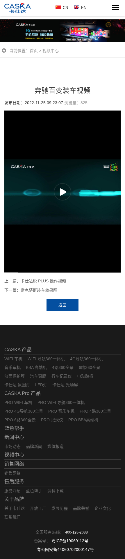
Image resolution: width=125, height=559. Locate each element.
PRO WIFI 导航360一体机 (61, 402)
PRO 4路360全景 (95, 411)
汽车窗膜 (38, 376)
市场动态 (12, 446)
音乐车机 (12, 367)
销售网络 (14, 464)
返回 (62, 305)
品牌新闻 (34, 446)
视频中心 (50, 50)
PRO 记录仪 (52, 420)
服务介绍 (12, 490)
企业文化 (102, 508)
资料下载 (55, 490)
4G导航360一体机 (86, 358)
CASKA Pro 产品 (22, 393)
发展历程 (59, 508)
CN (65, 7)
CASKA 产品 (18, 349)
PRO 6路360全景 (20, 420)
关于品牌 (14, 499)
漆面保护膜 (14, 376)
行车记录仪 (61, 376)
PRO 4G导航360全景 (23, 411)
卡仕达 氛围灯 (17, 385)
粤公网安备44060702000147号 (65, 549)
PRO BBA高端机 (83, 420)
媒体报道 (55, 446)
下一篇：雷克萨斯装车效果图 (30, 290)
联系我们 (12, 517)
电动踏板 (85, 376)
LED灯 (41, 385)
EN (83, 7)
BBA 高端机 (36, 367)
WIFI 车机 (13, 358)
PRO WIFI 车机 (18, 402)
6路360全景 (89, 367)
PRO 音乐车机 (61, 411)
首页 (34, 50)
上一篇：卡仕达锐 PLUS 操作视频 (35, 281)
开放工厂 (38, 508)
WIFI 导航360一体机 (46, 358)
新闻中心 (14, 437)
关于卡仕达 (14, 508)
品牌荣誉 (81, 508)
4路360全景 (63, 367)
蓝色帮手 (14, 428)
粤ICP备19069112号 (69, 540)
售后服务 (14, 481)
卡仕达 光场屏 (65, 385)
